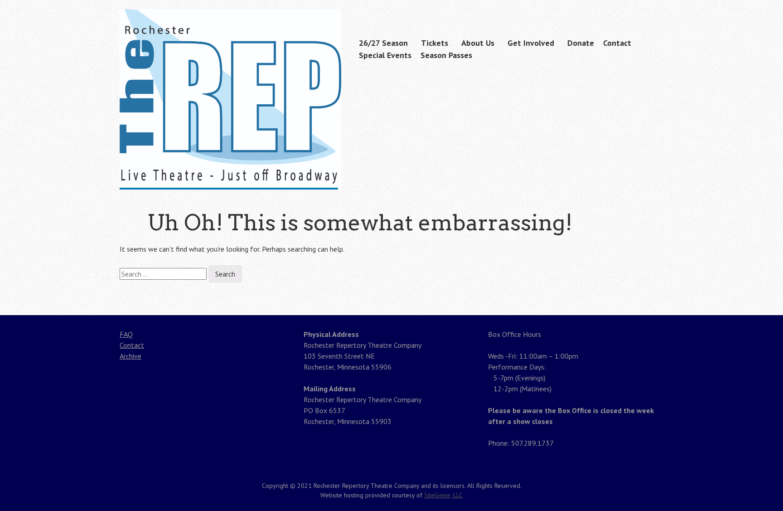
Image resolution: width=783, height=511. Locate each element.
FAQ (126, 334)
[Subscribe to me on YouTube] (657, 10)
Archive (130, 355)
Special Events (385, 55)
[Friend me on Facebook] (643, 10)
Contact (617, 43)
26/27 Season (383, 43)
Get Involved (531, 43)
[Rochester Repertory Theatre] (230, 172)
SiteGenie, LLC (443, 495)
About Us (477, 43)
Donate (580, 43)
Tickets (434, 43)
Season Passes (446, 55)
